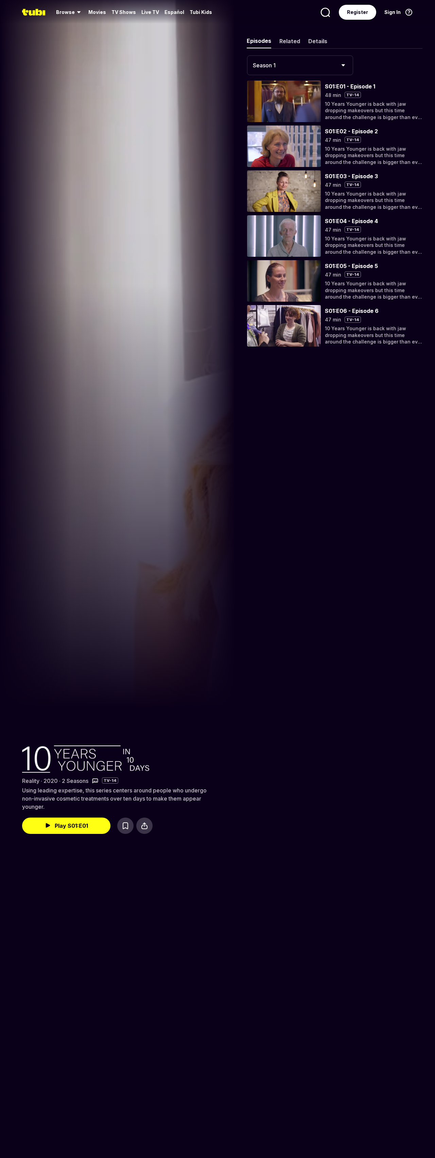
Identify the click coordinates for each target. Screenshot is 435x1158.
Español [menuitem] (174, 12)
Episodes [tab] (259, 40)
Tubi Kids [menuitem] (201, 12)
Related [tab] (289, 41)
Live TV (150, 12)
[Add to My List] (125, 826)
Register (357, 12)
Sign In (392, 12)
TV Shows (123, 12)
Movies (97, 12)
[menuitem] (69, 12)
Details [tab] (317, 41)
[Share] (144, 826)
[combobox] (300, 65)
